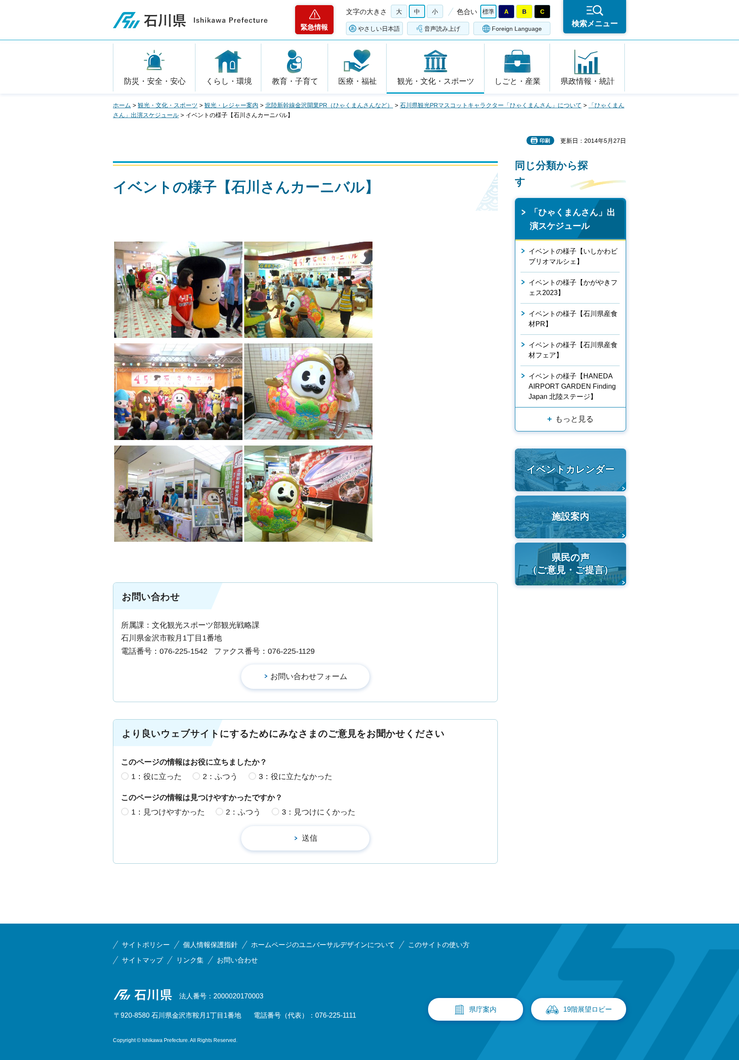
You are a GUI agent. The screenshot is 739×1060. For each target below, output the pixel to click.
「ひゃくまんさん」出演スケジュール (572, 218)
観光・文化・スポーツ (435, 81)
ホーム (122, 105)
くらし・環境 (229, 81)
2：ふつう (220, 776)
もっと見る (574, 419)
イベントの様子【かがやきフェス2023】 (573, 287)
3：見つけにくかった (318, 812)
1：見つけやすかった (168, 812)
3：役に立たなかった (295, 776)
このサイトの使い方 (439, 944)
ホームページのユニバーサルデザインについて (323, 944)
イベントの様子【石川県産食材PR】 (573, 319)
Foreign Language (517, 28)
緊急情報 (314, 27)
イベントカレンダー (570, 469)
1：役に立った (156, 776)
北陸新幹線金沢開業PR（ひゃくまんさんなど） (329, 105)
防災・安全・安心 (155, 81)
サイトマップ (142, 960)
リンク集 (190, 960)
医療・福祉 (357, 81)
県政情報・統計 (588, 81)
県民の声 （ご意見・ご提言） (570, 563)
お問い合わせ (237, 960)
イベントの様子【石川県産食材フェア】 (573, 350)
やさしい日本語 (379, 28)
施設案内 (570, 516)
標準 (488, 11)
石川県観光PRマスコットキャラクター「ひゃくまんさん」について (491, 105)
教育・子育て (295, 81)
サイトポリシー (146, 944)
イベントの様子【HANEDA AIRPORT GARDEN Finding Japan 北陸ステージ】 (572, 386)
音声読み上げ (442, 28)
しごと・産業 (517, 81)
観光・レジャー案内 (231, 105)
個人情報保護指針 (210, 944)
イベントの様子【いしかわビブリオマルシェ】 (573, 256)
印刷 (545, 141)
